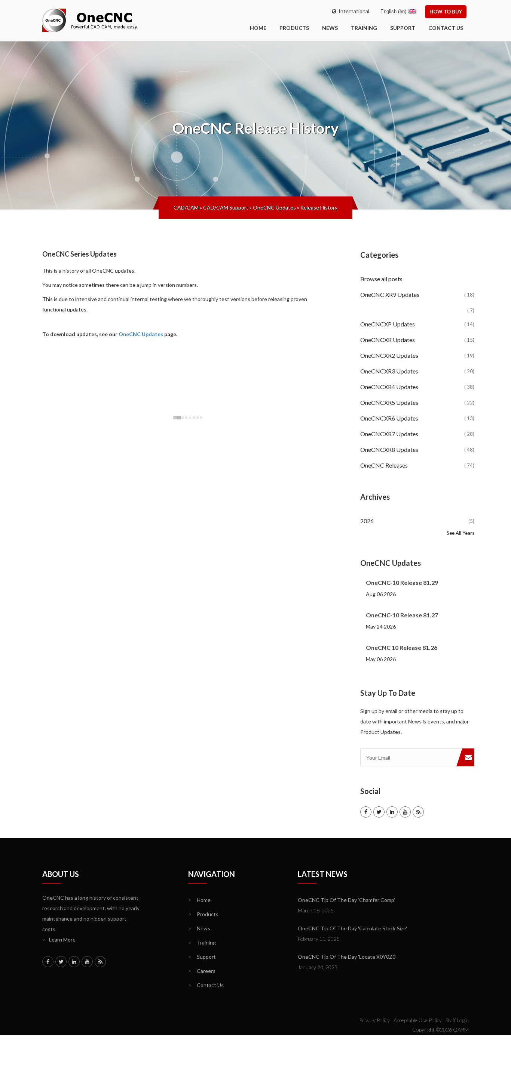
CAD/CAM (186, 207)
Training (364, 28)
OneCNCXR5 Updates (417, 402)
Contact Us (445, 28)
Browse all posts (382, 278)
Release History (318, 207)
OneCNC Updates (274, 207)
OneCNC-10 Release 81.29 (402, 582)
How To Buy (445, 12)
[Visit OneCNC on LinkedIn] (392, 812)
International (352, 11)
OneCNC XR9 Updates (417, 294)
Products (294, 28)
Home (199, 900)
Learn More (59, 939)
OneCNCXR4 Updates (417, 386)
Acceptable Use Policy (418, 1020)
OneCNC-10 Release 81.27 (402, 614)
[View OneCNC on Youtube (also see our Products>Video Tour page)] (405, 812)
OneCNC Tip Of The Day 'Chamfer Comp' (346, 900)
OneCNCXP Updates (417, 324)
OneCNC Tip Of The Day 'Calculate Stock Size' (352, 928)
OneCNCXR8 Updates (417, 449)
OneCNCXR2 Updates (417, 355)
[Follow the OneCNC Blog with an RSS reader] (418, 812)
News (330, 28)
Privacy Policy (374, 1020)
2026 (417, 520)
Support (402, 28)
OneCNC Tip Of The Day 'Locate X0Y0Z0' (347, 956)
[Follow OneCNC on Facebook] (365, 812)
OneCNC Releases (417, 465)
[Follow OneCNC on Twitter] (379, 812)
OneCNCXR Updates (417, 339)
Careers (201, 971)
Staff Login (457, 1020)
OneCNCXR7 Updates (417, 433)
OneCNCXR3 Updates (417, 371)
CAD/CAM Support (225, 207)
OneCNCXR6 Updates (417, 418)
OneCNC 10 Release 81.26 (401, 647)
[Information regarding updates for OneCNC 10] (417, 304)
